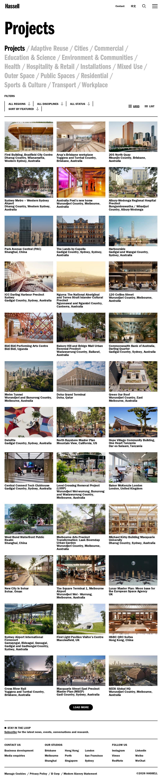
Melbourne (51, 755)
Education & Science (30, 57)
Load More (81, 707)
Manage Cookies (15, 773)
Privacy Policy (39, 773)
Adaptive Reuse (49, 48)
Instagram (118, 750)
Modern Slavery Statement (80, 773)
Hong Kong (72, 750)
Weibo (139, 755)
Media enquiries (14, 755)
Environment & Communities (97, 57)
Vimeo (116, 755)
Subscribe (10, 732)
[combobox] (18, 103)
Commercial (109, 48)
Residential (94, 75)
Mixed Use (130, 66)
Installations (95, 66)
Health (12, 66)
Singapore (71, 760)
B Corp (55, 773)
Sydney (89, 760)
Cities (81, 48)
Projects (14, 48)
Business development (18, 750)
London (89, 750)
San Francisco (94, 755)
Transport (64, 84)
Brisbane (50, 750)
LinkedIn (140, 750)
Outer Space (19, 75)
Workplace (95, 84)
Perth (68, 755)
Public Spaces (57, 75)
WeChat (140, 760)
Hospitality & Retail (50, 66)
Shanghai (51, 760)
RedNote (117, 760)
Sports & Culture (25, 84)
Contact (120, 6)
